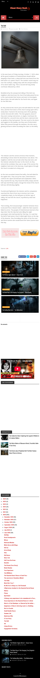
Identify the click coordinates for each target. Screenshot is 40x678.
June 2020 (7, 532)
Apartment (7, 596)
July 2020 (7, 530)
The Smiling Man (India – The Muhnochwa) (12, 310)
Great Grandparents (10, 537)
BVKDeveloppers (22, 676)
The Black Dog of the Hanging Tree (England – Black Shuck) (16, 292)
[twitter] (36, 2)
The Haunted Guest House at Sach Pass (15, 575)
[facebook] (28, 2)
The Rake (6, 580)
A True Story (7, 618)
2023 (4, 507)
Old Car (6, 548)
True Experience (8, 570)
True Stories (24, 29)
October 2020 (8, 522)
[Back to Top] (20, 674)
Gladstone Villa (8, 616)
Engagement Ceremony (10, 628)
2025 (4, 501)
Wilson (6, 540)
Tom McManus (8, 573)
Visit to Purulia (8, 608)
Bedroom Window (9, 542)
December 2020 (9, 517)
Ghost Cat (7, 558)
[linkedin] (33, 2)
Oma (5, 553)
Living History (8, 626)
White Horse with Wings (11, 545)
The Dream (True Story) (11, 565)
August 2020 (8, 527)
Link (7, 248)
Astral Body (7, 550)
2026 (4, 499)
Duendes (6, 563)
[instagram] (31, 2)
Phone (6, 593)
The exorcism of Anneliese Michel (14, 578)
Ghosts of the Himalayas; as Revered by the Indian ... (19, 603)
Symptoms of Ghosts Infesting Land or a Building (18, 606)
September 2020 (9, 525)
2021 (4, 512)
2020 (4, 515)
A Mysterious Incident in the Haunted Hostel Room (19, 588)
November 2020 (9, 519)
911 (5, 623)
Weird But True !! (9, 583)
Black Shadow (8, 568)
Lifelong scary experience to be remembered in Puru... (20, 598)
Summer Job (7, 613)
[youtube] (38, 2)
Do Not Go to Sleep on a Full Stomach (15, 585)
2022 (4, 509)
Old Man (6, 535)
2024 (4, 504)
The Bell (6, 621)
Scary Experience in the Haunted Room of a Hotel (18, 601)
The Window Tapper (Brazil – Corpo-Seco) (12, 275)
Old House (7, 555)
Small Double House (10, 611)
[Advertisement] (20, 141)
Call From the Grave (9, 560)
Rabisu (6, 591)
